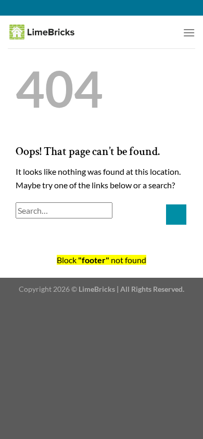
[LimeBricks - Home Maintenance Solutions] (55, 32)
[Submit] (176, 214)
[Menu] (189, 32)
